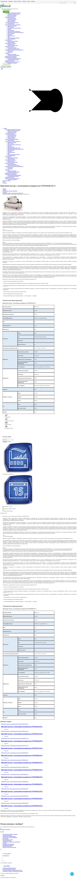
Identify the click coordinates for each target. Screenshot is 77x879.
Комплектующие (11, 42)
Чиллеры (9, 29)
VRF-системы (10, 26)
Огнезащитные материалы (13, 59)
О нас (4, 181)
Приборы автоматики (10, 17)
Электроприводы (11, 21)
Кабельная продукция (9, 60)
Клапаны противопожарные (13, 55)
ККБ (9, 36)
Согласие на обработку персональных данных (12, 870)
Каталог (7, 11)
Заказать (6, 431)
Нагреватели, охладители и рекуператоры (14, 49)
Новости (19, 1)
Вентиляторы (8, 40)
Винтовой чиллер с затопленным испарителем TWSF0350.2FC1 (22, 798)
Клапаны (7, 53)
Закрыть (9, 441)
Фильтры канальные (10, 46)
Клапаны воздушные (12, 54)
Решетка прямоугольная (13, 45)
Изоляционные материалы (11, 57)
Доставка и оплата (3, 1)
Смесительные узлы (12, 19)
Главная (4, 188)
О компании (10, 1)
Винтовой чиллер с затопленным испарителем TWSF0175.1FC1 (22, 748)
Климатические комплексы (10, 56)
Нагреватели (10, 50)
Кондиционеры (11, 30)
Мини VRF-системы (12, 25)
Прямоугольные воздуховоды (14, 13)
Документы (24, 1)
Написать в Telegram (5, 829)
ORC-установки (11, 33)
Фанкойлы (10, 34)
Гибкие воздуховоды (12, 16)
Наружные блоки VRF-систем (14, 31)
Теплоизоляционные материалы (14, 58)
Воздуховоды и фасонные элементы (13, 12)
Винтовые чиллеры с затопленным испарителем (13, 193)
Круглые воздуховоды (12, 14)
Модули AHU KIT (11, 38)
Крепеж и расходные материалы (12, 61)
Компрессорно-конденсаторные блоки (15, 32)
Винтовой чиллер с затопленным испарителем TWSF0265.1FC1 (22, 770)
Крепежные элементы (12, 62)
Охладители (10, 52)
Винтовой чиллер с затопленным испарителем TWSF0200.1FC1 (22, 755)
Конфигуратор (7, 64)
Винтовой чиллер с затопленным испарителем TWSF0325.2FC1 (22, 791)
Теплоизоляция (11, 23)
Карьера (28, 1)
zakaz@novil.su (8, 67)
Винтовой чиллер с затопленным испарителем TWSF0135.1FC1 (22, 734)
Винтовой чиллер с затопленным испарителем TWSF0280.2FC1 (22, 777)
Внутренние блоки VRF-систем (14, 28)
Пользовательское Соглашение (9, 869)
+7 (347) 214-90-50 (5, 66)
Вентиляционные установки (13, 37)
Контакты (33, 1)
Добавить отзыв (3, 513)
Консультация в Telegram (11, 433)
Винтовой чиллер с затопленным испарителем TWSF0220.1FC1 (22, 762)
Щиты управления (11, 20)
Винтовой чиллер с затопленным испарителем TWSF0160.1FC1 (22, 741)
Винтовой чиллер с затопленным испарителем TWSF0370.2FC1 (22, 806)
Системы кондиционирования (12, 22)
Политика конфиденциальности (9, 868)
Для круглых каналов (12, 47)
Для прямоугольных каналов (13, 48)
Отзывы (15, 1)
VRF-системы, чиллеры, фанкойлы (13, 24)
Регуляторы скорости (12, 18)
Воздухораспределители (10, 43)
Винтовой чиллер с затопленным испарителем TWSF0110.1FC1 (22, 726)
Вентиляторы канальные (13, 41)
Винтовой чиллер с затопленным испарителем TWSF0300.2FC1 (22, 784)
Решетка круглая (11, 44)
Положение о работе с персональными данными (13, 871)
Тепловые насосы (11, 35)
